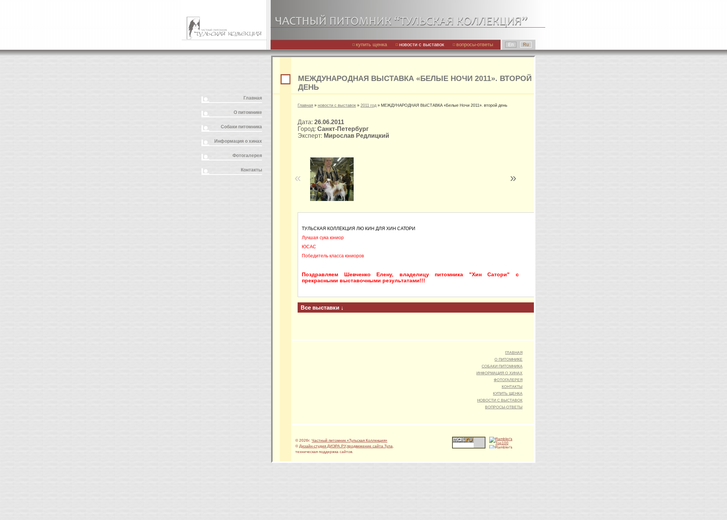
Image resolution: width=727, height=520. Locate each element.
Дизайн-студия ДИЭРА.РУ (322, 446)
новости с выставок (421, 44)
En (511, 44)
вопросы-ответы (474, 44)
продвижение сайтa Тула (370, 446)
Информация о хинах (238, 141)
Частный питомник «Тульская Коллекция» (349, 440)
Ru (526, 44)
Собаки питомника (241, 126)
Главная (252, 98)
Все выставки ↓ (322, 307)
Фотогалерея (247, 155)
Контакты (251, 170)
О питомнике (248, 112)
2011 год (368, 105)
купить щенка (371, 44)
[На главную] (224, 19)
